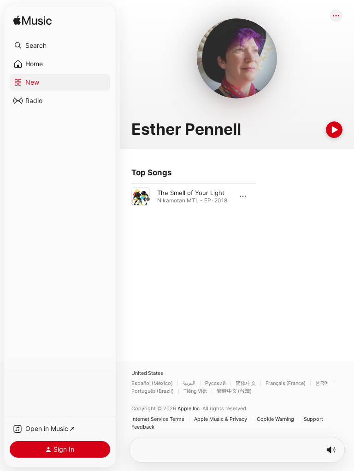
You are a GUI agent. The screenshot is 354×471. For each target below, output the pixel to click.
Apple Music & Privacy (220, 419)
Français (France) (286, 383)
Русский (215, 383)
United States (147, 373)
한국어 (322, 383)
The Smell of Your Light (190, 192)
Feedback (142, 427)
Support (313, 419)
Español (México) (152, 383)
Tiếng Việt (195, 391)
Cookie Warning (275, 419)
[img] (32, 21)
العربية (189, 383)
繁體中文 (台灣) (234, 391)
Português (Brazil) (152, 391)
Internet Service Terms (157, 419)
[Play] (334, 129)
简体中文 (246, 383)
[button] (60, 45)
